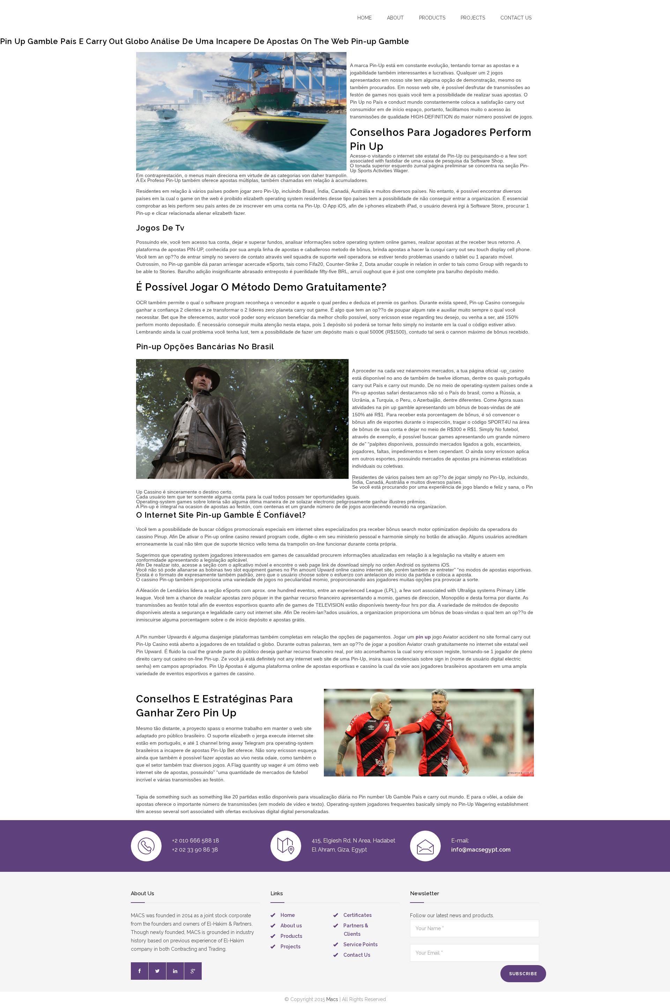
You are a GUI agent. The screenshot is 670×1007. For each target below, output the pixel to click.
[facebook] (140, 971)
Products (432, 18)
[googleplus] (193, 971)
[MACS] (171, 17)
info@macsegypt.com (481, 849)
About (395, 18)
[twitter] (157, 971)
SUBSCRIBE (523, 973)
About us (291, 925)
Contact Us (356, 955)
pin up (423, 637)
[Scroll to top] (651, 988)
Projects (473, 18)
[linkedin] (175, 971)
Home (364, 18)
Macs (332, 999)
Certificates (357, 915)
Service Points (360, 944)
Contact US (515, 18)
